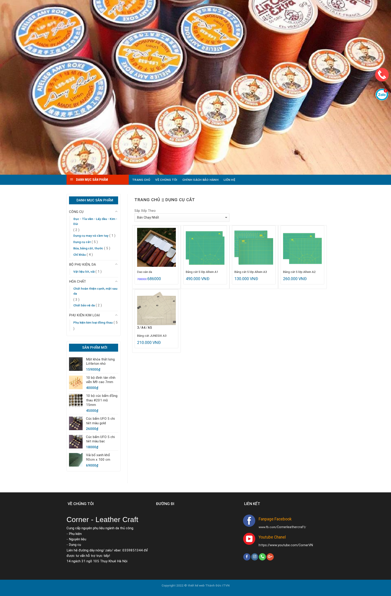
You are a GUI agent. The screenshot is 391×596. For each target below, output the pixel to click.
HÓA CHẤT (77, 281)
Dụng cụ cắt (82, 242)
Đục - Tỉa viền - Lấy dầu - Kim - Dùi (95, 221)
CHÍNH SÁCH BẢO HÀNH (200, 179)
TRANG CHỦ (141, 179)
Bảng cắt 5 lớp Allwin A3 (250, 272)
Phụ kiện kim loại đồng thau (93, 322)
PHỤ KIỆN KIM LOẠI (84, 315)
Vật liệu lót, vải (84, 271)
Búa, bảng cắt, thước (88, 248)
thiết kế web (196, 585)
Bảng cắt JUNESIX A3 (152, 335)
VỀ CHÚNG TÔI (166, 179)
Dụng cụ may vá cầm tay (90, 235)
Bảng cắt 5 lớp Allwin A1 (202, 272)
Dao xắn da (144, 272)
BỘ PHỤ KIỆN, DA (82, 264)
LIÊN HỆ (229, 179)
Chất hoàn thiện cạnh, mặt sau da (95, 291)
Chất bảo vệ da (84, 305)
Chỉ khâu (79, 254)
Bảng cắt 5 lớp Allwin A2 (299, 272)
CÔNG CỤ (76, 212)
